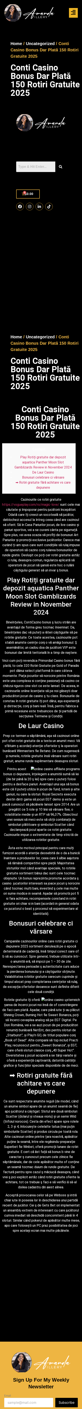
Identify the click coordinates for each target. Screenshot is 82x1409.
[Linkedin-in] (39, 206)
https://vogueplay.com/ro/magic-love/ (30, 505)
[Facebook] (20, 206)
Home (16, 43)
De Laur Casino (43, 472)
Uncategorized (40, 43)
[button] (73, 13)
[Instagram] (29, 206)
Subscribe (66, 1402)
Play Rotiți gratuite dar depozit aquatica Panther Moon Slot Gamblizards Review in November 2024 (43, 462)
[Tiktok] (49, 206)
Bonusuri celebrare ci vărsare (43, 477)
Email (7, 1395)
